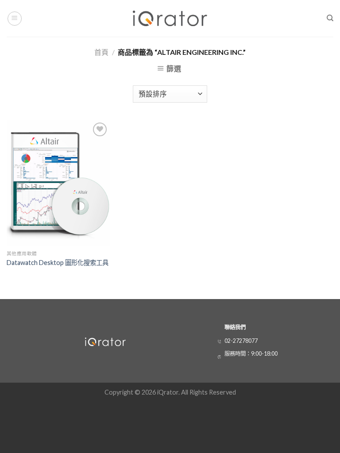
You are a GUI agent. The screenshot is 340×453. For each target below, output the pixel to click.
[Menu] (15, 19)
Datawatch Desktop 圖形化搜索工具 (57, 262)
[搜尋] (330, 18)
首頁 (101, 52)
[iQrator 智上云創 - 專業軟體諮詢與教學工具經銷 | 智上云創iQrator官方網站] (170, 18)
